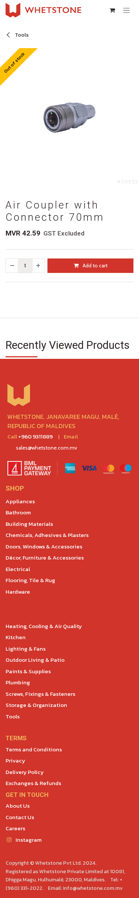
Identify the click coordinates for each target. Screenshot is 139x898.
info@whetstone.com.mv (93, 888)
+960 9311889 (35, 436)
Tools (21, 35)
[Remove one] (12, 266)
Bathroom (18, 512)
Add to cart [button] (94, 265)
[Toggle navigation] (126, 10)
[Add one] (38, 266)
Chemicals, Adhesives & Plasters (47, 535)
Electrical (18, 569)
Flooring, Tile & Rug (30, 580)
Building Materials (29, 524)
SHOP (15, 488)
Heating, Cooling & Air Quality (44, 626)
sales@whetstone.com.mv (46, 447)
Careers (15, 828)
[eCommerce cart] (112, 10)
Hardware (18, 591)
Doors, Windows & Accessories (44, 546)
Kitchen (16, 637)
